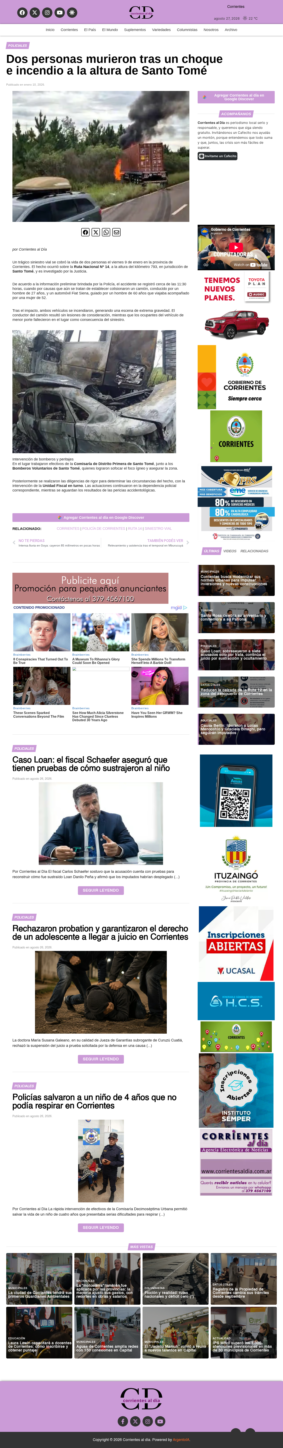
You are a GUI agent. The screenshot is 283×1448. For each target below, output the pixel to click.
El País (90, 30)
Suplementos (135, 30)
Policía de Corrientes (103, 529)
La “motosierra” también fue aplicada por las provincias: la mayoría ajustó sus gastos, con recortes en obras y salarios (104, 1291)
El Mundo (110, 30)
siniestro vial (158, 529)
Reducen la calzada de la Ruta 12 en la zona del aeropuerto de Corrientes (236, 692)
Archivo (231, 30)
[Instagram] (47, 12)
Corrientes (69, 30)
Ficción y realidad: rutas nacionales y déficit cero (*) (169, 1295)
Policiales (17, 46)
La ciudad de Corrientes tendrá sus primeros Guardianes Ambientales (40, 1295)
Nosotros (211, 30)
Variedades (161, 30)
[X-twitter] (35, 12)
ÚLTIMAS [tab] (212, 551)
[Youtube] (59, 12)
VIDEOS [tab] (230, 551)
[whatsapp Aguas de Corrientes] (236, 826)
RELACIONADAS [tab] (254, 551)
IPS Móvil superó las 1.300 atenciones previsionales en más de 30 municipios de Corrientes (242, 1347)
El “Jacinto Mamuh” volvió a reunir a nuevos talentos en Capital (176, 1348)
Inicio (50, 30)
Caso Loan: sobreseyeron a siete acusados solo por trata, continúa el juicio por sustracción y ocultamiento (234, 655)
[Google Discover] (72, 12)
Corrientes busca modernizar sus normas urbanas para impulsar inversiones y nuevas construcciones (234, 580)
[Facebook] (22, 12)
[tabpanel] (236, 652)
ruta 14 (135, 529)
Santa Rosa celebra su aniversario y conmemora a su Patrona (233, 617)
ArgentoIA (181, 1440)
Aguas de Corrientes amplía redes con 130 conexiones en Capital (107, 1348)
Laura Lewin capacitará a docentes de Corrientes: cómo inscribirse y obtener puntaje (39, 1347)
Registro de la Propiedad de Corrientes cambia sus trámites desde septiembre (241, 1293)
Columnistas (187, 30)
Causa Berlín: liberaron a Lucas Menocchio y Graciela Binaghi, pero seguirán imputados (233, 729)
